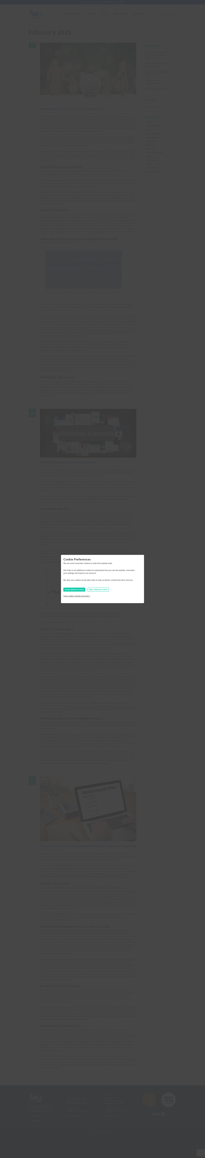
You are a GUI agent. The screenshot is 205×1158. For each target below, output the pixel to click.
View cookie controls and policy (76, 596)
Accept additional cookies (74, 589)
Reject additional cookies (98, 589)
